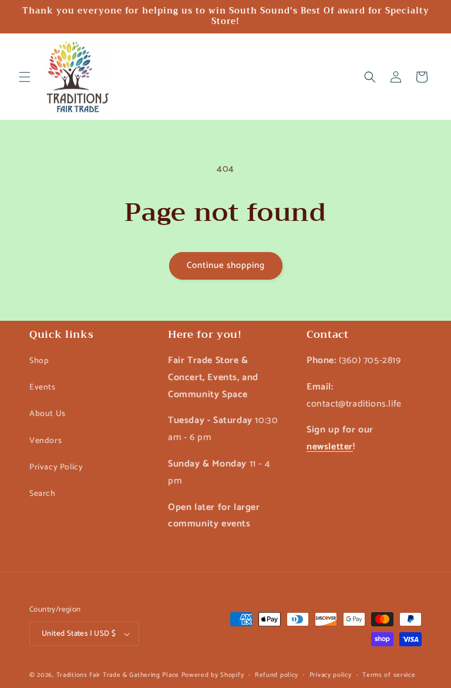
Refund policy (276, 675)
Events (42, 387)
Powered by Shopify (212, 675)
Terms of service (388, 675)
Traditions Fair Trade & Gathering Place (117, 675)
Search (42, 494)
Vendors (45, 441)
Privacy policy (330, 675)
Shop (38, 361)
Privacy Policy (56, 467)
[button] (25, 77)
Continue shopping (226, 265)
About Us (47, 414)
